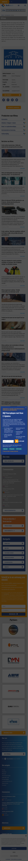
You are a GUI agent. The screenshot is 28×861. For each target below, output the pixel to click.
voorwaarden (14, 446)
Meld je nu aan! (17, 441)
